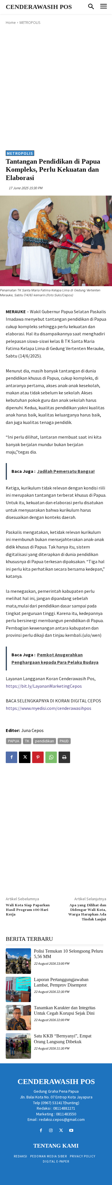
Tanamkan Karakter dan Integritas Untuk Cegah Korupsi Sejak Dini (64, 1010)
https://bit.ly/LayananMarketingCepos (44, 686)
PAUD (64, 741)
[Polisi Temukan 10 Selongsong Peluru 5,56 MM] (18, 961)
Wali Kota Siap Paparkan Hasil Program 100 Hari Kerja (28, 910)
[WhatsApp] (51, 757)
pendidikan (44, 741)
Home (11, 22)
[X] (24, 757)
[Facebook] (11, 757)
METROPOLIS (30, 22)
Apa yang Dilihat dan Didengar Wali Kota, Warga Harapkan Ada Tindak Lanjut (87, 912)
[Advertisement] (56, 87)
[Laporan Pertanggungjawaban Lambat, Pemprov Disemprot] (18, 989)
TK (27, 741)
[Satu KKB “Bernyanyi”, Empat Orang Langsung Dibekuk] (18, 1045)
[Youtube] (71, 1130)
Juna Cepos (32, 730)
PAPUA (13, 741)
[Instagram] (51, 1130)
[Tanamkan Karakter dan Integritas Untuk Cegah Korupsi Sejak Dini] (18, 1017)
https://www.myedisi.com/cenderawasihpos (48, 708)
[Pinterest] (38, 757)
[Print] (64, 757)
